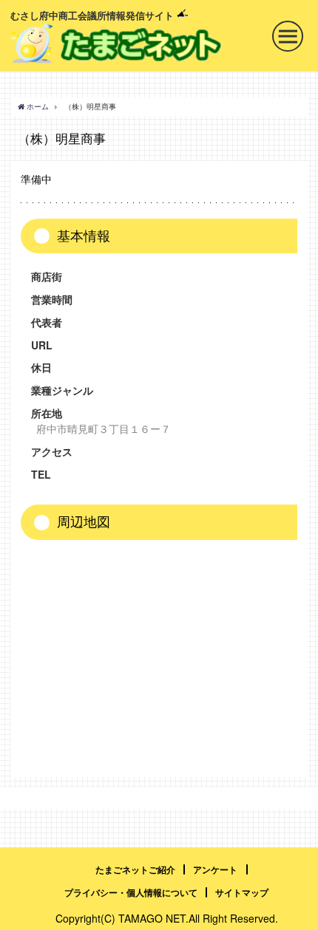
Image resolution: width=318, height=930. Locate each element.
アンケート (215, 869)
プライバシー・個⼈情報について (130, 892)
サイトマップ (241, 892)
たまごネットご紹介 (135, 869)
